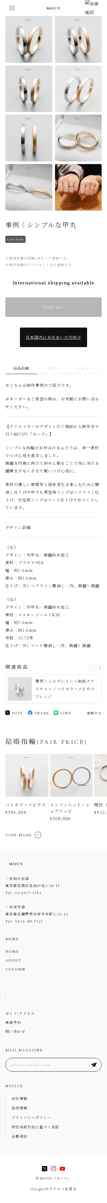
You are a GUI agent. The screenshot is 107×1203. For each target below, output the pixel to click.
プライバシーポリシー (31, 1117)
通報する (94, 712)
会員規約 (20, 1136)
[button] (99, 667)
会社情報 (20, 1098)
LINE (65, 712)
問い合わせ (15, 1031)
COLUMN (15, 968)
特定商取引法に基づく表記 (35, 1126)
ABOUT (13, 960)
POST (17, 712)
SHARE (41, 712)
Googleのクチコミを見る (53, 1188)
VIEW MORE (18, 834)
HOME (12, 951)
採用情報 (20, 1107)
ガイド (53, 367)
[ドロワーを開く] (11, 8)
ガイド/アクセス (20, 1013)
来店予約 (13, 1022)
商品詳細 (21, 367)
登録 (93, 1064)
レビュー (86, 367)
